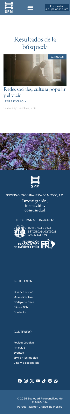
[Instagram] (26, 381)
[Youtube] (38, 381)
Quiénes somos (23, 292)
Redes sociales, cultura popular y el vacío (35, 91)
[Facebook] (20, 381)
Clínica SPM (21, 307)
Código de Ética (24, 302)
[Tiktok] (44, 381)
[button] (30, 7)
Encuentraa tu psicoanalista (57, 7)
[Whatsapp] (56, 381)
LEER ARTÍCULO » (15, 101)
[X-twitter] (32, 381)
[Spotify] (50, 381)
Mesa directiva (23, 297)
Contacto (20, 312)
